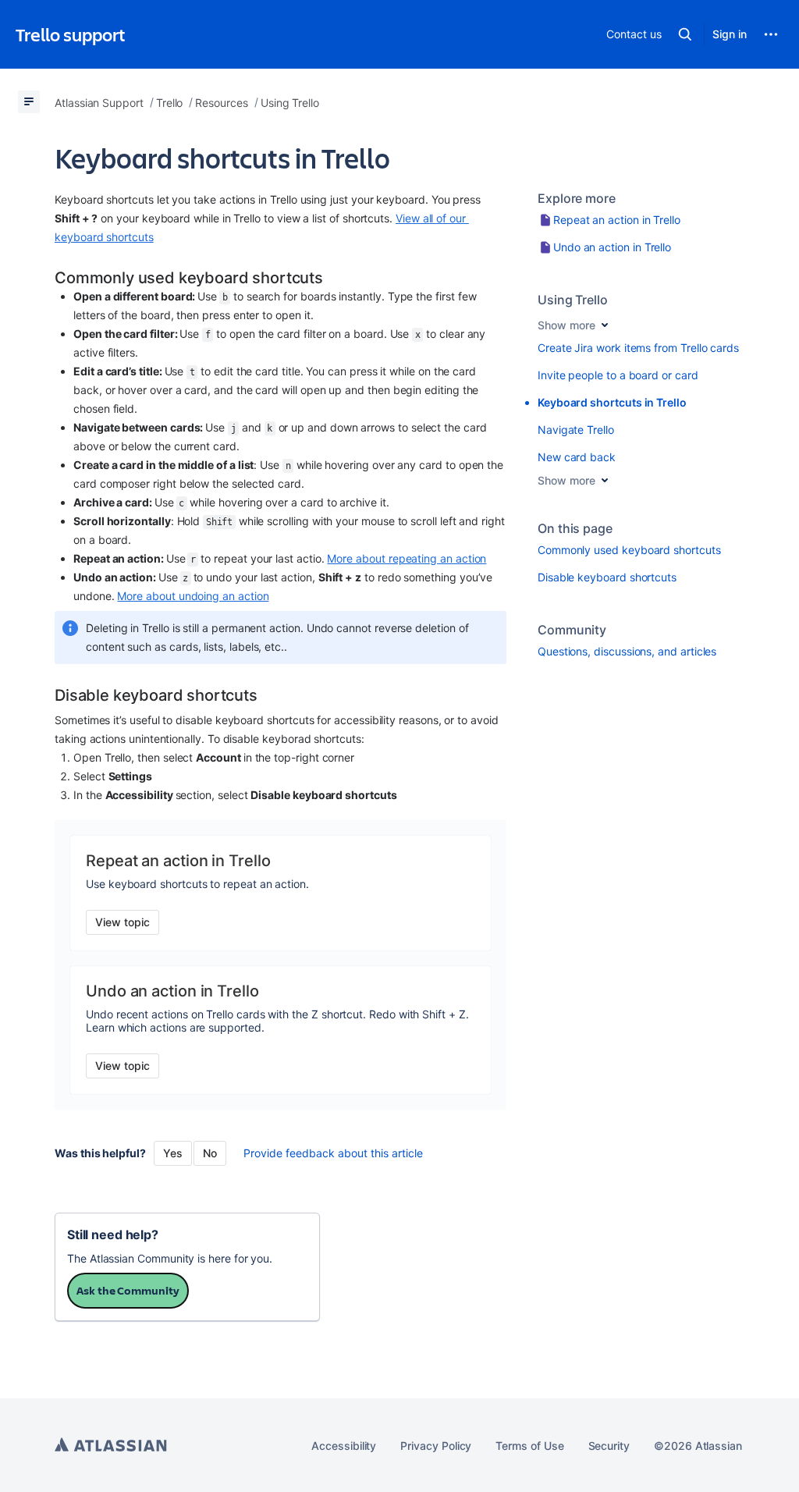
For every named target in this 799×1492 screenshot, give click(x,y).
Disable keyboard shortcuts (607, 577)
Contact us (633, 34)
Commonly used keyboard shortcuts (629, 549)
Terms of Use (529, 1445)
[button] (685, 34)
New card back (577, 457)
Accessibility (343, 1445)
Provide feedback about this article (333, 1153)
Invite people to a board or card (618, 375)
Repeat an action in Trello (616, 219)
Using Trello (573, 299)
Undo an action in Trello (612, 247)
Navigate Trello (576, 429)
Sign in (729, 34)
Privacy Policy (435, 1445)
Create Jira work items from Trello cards (638, 347)
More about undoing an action (192, 595)
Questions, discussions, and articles (627, 651)
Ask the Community (127, 1290)
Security (609, 1445)
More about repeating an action (406, 558)
